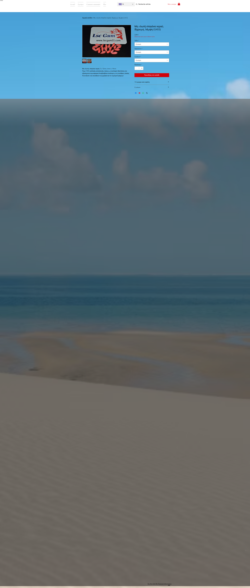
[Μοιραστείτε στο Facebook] (136, 93)
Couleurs (137, 56)
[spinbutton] (139, 68)
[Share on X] (147, 93)
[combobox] (151, 44)
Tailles (136, 40)
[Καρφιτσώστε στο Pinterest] (139, 93)
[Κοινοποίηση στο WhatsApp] (143, 93)
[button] (179, 3)
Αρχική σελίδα (87, 18)
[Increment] (142, 68)
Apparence (138, 48)
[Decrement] (136, 68)
